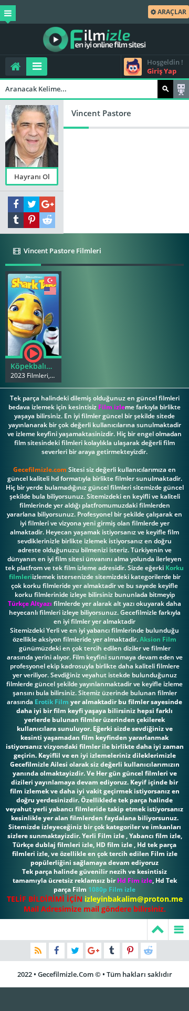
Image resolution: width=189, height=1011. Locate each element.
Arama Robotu (181, 89)
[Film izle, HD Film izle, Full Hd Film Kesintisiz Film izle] (94, 39)
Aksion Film (158, 639)
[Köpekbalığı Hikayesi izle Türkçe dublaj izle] (33, 313)
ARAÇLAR (171, 11)
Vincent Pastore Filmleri (61, 250)
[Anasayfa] (15, 66)
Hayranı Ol (32, 176)
